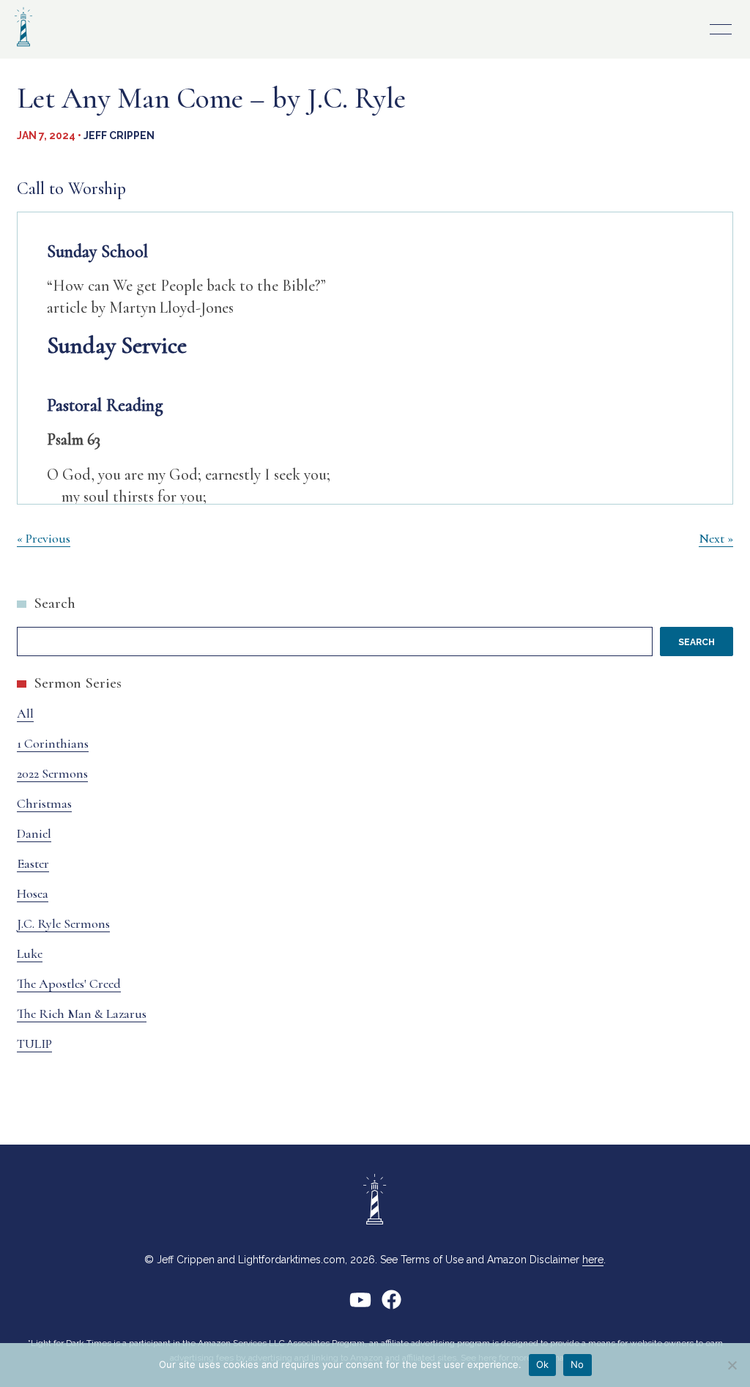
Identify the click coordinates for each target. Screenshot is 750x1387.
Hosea (32, 893)
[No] (731, 1365)
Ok (542, 1364)
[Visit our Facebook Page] (391, 1305)
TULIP (34, 1043)
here (593, 1259)
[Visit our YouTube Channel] (360, 1305)
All (25, 713)
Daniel (34, 833)
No (577, 1364)
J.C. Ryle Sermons (63, 923)
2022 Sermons (52, 773)
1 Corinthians (53, 743)
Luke (29, 953)
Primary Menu (720, 29)
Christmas (44, 803)
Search (54, 603)
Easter (33, 863)
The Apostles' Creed (69, 983)
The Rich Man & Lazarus (81, 1013)
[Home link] (23, 48)
